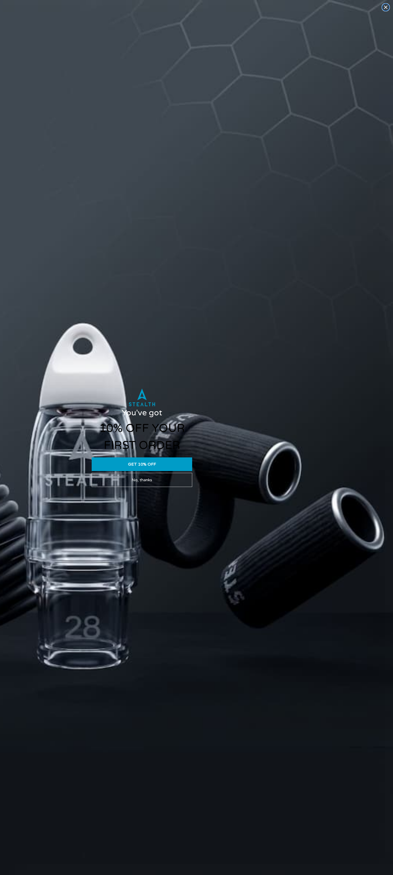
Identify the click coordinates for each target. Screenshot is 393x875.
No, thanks (142, 479)
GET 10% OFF (142, 464)
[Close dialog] (385, 7)
